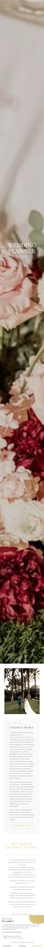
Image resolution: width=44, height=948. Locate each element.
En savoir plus (22, 825)
